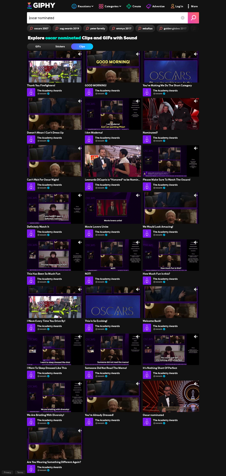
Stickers (60, 46)
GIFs (38, 46)
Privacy (7, 472)
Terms (20, 472)
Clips (82, 46)
